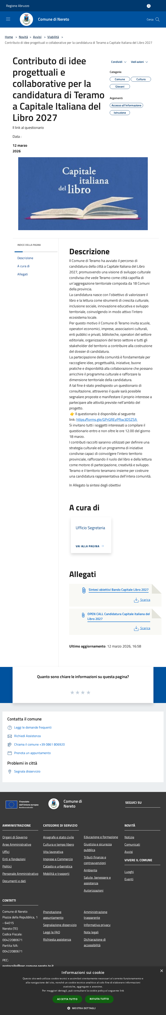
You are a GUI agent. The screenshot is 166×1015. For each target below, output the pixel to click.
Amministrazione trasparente (95, 914)
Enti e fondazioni (14, 859)
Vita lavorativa (53, 851)
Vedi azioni (137, 62)
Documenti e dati (14, 880)
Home (9, 36)
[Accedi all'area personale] (148, 6)
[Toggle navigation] (8, 19)
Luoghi (129, 871)
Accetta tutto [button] (67, 999)
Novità (23, 36)
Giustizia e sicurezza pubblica (98, 847)
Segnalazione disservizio (60, 924)
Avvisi (37, 36)
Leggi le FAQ (51, 932)
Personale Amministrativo (20, 873)
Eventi (129, 879)
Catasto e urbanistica (57, 866)
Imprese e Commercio (58, 859)
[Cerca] (157, 19)
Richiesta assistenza (57, 939)
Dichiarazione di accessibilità (95, 942)
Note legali (91, 932)
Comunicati (132, 844)
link (122, 990)
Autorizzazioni (93, 890)
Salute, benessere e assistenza (97, 880)
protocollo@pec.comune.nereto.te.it (28, 965)
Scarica (145, 599)
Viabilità (53, 36)
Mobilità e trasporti (56, 873)
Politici (7, 866)
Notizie (129, 837)
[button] (83, 1008)
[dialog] (83, 991)
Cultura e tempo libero (58, 844)
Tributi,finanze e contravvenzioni (95, 860)
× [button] (161, 970)
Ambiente (90, 870)
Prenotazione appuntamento (53, 914)
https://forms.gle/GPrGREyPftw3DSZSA (107, 419)
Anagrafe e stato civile (58, 837)
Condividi (117, 62)
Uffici (6, 851)
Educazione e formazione (101, 836)
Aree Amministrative (16, 844)
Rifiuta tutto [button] (99, 999)
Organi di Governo (14, 837)
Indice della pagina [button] (29, 245)
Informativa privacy (97, 924)
